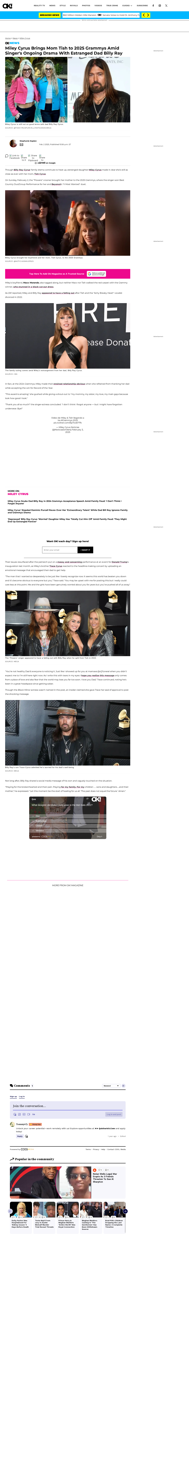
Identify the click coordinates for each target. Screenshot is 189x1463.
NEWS (52, 5)
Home (8, 38)
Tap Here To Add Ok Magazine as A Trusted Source (56, 274)
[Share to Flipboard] (33, 155)
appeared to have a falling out (58, 293)
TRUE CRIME (112, 5)
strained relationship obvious (69, 384)
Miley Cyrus (25, 38)
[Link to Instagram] (159, 5)
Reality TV (39, 5)
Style (63, 5)
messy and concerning (69, 562)
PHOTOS (86, 5)
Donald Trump (119, 562)
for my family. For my (72, 787)
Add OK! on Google (47, 163)
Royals (74, 5)
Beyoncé (56, 184)
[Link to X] (166, 5)
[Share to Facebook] (15, 155)
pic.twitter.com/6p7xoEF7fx (68, 423)
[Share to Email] (42, 155)
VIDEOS (98, 5)
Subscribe (142, 5)
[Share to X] (24, 155)
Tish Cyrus (40, 174)
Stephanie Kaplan (28, 141)
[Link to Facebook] (153, 5)
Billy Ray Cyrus (22, 170)
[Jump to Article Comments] (6, 155)
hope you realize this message (97, 675)
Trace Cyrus (55, 566)
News (15, 38)
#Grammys (66, 420)
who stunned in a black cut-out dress (33, 287)
